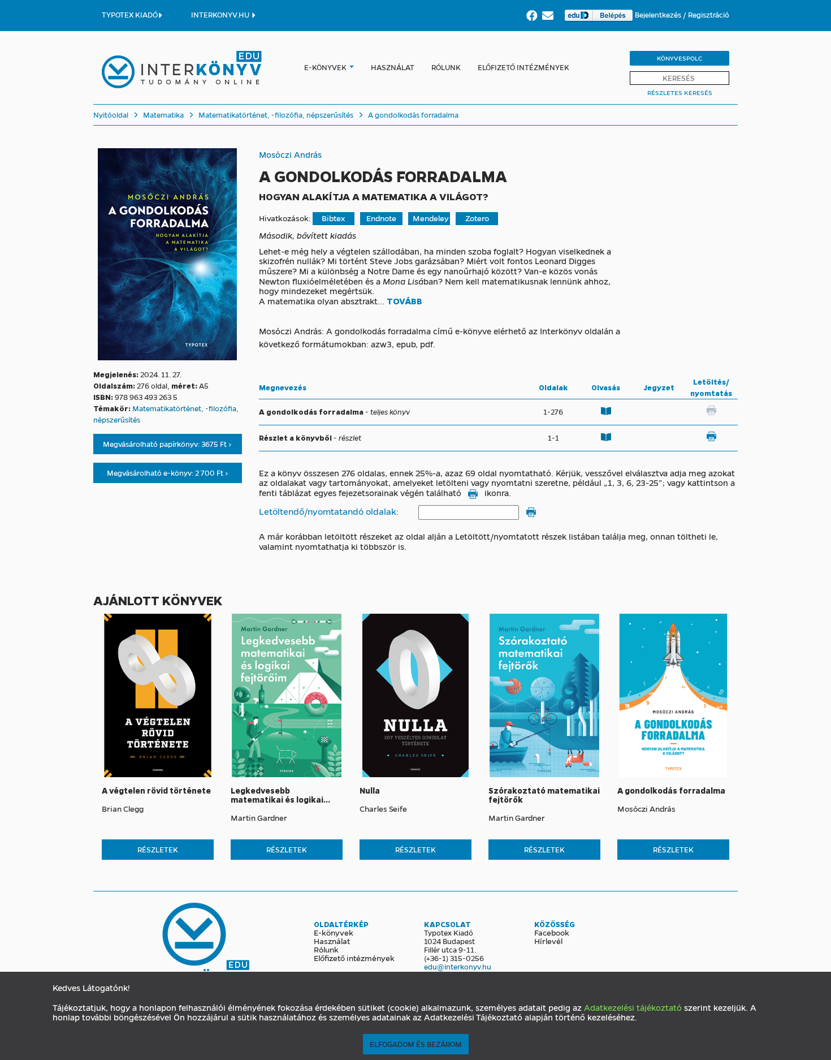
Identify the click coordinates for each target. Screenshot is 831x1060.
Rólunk (446, 67)
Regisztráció (708, 14)
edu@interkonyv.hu (457, 966)
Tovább (404, 301)
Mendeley (431, 218)
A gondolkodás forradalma (412, 114)
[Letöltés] (711, 436)
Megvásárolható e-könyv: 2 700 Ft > (167, 472)
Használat (392, 67)
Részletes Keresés (679, 92)
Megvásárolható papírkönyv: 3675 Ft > (167, 444)
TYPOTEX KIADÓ (130, 14)
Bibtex (333, 218)
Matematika (162, 114)
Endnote (381, 218)
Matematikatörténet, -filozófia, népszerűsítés (275, 114)
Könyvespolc (679, 58)
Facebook (551, 932)
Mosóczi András (290, 154)
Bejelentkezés (659, 14)
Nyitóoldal (110, 114)
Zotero (477, 218)
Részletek (157, 849)
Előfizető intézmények (523, 67)
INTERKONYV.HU (221, 14)
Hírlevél (548, 941)
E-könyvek (325, 67)
